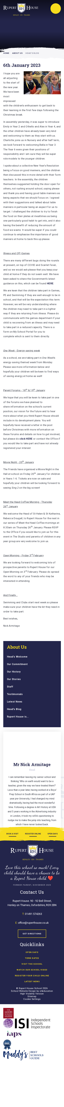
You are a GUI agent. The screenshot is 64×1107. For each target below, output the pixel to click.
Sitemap (32, 996)
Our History (14, 671)
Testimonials (15, 694)
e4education (46, 991)
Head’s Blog (32, 53)
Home (6, 53)
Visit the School (32, 964)
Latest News (14, 701)
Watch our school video (32, 970)
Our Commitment (17, 664)
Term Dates (32, 958)
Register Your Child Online (32, 976)
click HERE (25, 438)
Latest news (32, 981)
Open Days (32, 952)
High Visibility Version (32, 993)
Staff (10, 686)
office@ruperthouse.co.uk (33, 922)
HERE (50, 283)
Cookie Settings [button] (31, 999)
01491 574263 (33, 913)
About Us (17, 53)
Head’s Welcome (17, 656)
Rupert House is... (18, 716)
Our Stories (14, 679)
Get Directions (32, 934)
